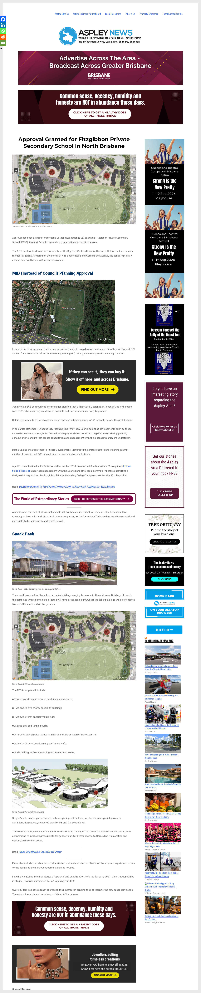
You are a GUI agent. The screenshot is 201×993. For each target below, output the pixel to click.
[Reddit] (3, 37)
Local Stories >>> (164, 630)
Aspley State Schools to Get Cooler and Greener (40, 851)
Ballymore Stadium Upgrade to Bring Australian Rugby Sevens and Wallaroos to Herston (160, 886)
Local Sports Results (173, 14)
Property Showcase (149, 14)
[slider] (167, 372)
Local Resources (113, 14)
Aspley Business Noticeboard (87, 14)
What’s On (130, 14)
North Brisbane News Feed (159, 640)
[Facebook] (3, 19)
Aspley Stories (62, 14)
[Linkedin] (3, 25)
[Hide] (1, 48)
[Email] (3, 43)
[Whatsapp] (3, 31)
